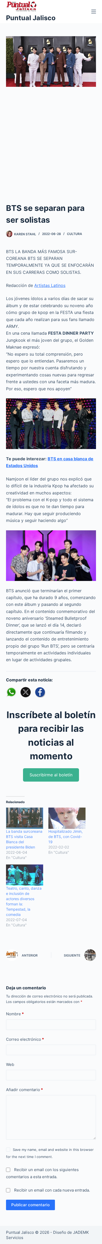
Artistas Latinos (49, 285)
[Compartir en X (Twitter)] (25, 692)
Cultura (74, 234)
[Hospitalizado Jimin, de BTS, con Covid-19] (67, 818)
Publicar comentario (30, 1204)
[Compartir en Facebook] (40, 692)
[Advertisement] (51, 148)
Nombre (15, 1013)
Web (10, 1064)
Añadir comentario (24, 1089)
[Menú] (93, 11)
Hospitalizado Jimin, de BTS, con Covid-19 (65, 836)
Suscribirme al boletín (51, 774)
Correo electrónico (25, 1039)
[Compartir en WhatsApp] (11, 692)
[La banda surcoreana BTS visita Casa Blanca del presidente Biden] (24, 818)
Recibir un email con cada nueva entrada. (52, 1190)
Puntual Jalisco (30, 18)
